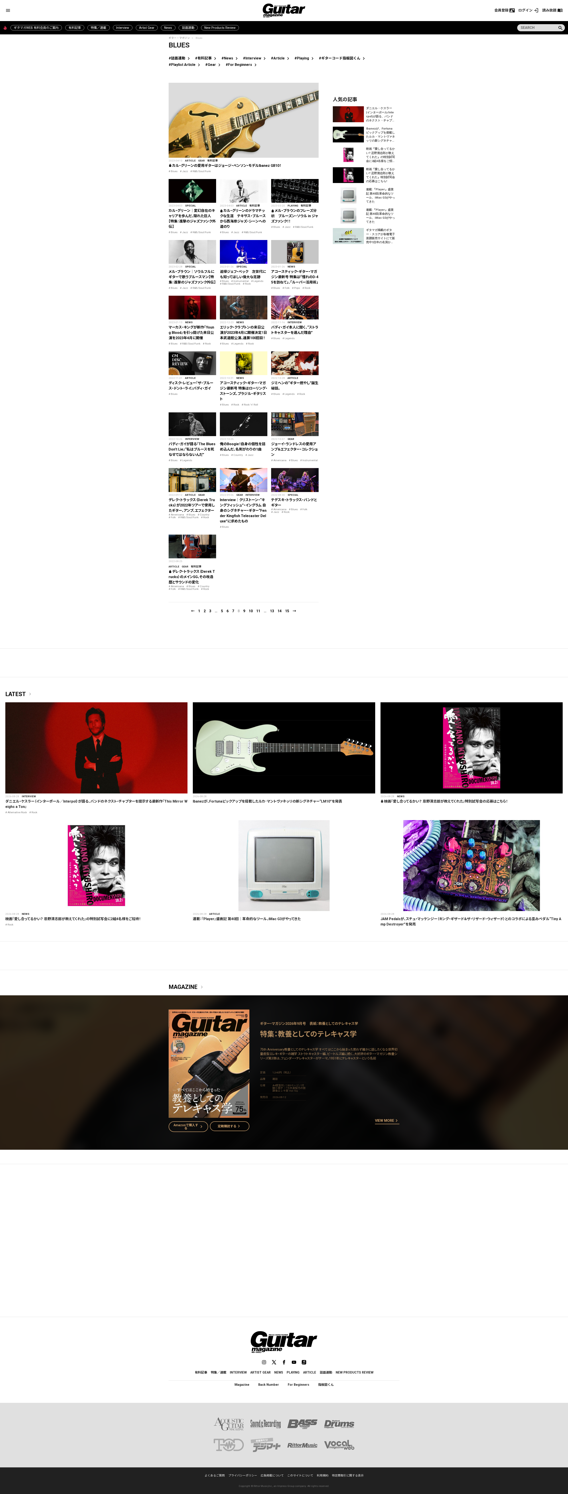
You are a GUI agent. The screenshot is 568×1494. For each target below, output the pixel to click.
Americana (279, 460)
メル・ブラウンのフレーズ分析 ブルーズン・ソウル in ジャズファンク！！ (294, 216)
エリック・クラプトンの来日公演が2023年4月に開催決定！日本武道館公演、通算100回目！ (243, 332)
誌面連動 (188, 28)
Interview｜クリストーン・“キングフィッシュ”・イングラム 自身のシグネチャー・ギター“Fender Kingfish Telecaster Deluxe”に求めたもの (243, 510)
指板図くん (326, 1384)
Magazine (187, 987)
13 (272, 611)
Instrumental (241, 281)
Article (190, 160)
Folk (287, 287)
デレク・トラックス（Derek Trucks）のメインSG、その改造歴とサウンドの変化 (192, 576)
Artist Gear (146, 28)
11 (258, 611)
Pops (297, 287)
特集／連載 (98, 28)
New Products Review (220, 28)
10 (251, 611)
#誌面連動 (180, 58)
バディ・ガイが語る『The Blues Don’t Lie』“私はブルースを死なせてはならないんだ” (192, 449)
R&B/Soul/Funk (202, 171)
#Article (281, 58)
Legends (258, 281)
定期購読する (230, 1126)
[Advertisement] (284, 1209)
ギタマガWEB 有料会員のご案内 (36, 28)
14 (280, 611)
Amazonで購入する (189, 1126)
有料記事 (75, 28)
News (168, 28)
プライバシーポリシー (242, 1475)
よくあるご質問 (215, 1475)
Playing (293, 205)
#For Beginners (242, 65)
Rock (248, 283)
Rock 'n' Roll (251, 404)
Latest (19, 694)
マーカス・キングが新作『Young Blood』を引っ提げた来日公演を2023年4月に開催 (191, 332)
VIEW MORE (387, 1121)
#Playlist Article (185, 65)
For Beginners (298, 1384)
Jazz (185, 171)
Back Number (268, 1384)
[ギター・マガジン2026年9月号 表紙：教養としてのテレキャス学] (209, 1115)
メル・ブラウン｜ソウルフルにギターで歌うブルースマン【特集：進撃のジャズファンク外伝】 (192, 277)
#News (230, 58)
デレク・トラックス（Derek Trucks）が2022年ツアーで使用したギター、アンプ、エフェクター (192, 505)
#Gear (213, 65)
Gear (201, 160)
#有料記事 (206, 58)
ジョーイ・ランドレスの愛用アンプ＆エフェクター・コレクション (294, 449)
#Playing (304, 58)
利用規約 (322, 1475)
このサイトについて (300, 1475)
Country (238, 455)
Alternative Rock (17, 812)
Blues (174, 171)
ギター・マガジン (179, 37)
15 (287, 611)
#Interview (255, 58)
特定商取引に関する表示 (348, 1475)
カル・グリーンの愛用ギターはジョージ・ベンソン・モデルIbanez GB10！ (225, 165)
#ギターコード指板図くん (343, 58)
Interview (122, 28)
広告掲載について (272, 1475)
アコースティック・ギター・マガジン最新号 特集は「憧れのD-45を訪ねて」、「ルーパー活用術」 (294, 277)
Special (190, 205)
